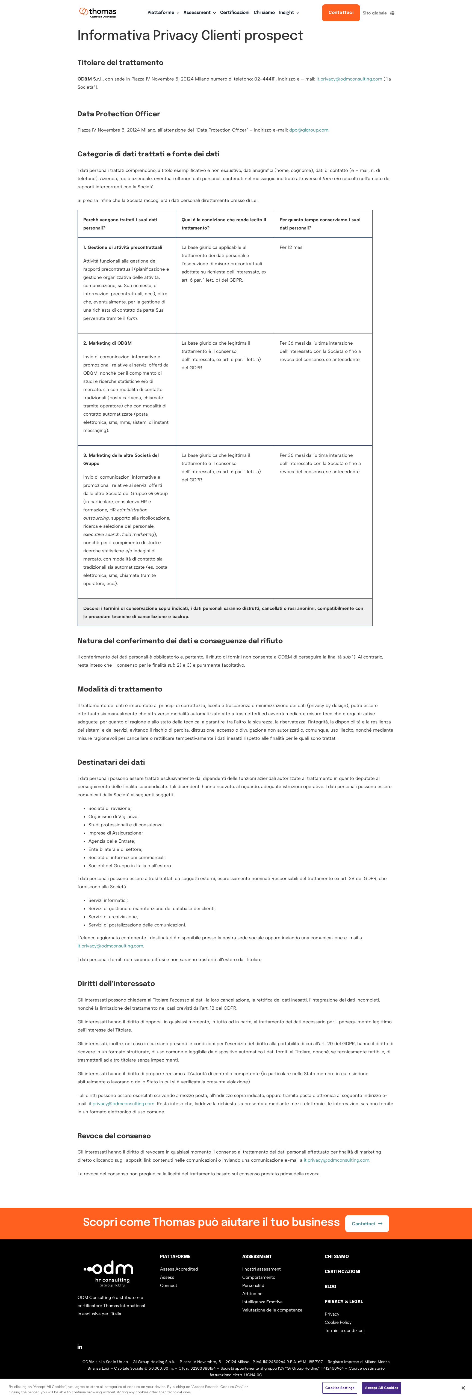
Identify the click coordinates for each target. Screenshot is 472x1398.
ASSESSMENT (257, 1256)
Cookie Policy (338, 1322)
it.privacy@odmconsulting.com (349, 79)
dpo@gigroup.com (308, 130)
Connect (168, 1285)
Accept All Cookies (381, 1388)
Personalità (253, 1285)
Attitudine (252, 1293)
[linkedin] (80, 1347)
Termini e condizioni (345, 1330)
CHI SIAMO (337, 1256)
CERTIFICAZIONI (342, 1271)
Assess (167, 1277)
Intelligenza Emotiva (262, 1301)
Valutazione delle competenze (272, 1310)
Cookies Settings (339, 1388)
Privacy (332, 1314)
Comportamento (258, 1277)
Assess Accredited (179, 1269)
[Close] (463, 1388)
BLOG (331, 1286)
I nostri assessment (261, 1269)
